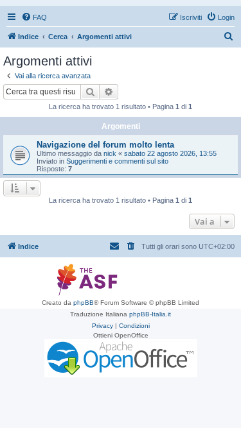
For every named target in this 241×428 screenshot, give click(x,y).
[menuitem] (34, 17)
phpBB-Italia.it (150, 314)
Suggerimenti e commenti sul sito (117, 161)
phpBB (83, 302)
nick (109, 153)
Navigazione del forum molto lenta (105, 145)
